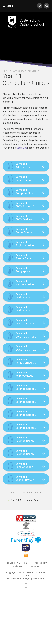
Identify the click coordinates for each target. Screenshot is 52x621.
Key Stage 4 (33, 71)
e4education (39, 578)
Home (6, 71)
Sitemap (35, 566)
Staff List (21, 147)
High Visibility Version (16, 563)
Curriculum (18, 71)
